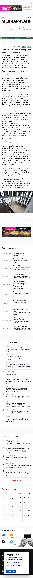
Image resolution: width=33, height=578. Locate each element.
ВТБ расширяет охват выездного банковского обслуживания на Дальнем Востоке (21, 320)
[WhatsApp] (30, 47)
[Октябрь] (29, 493)
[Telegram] (28, 47)
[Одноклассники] (25, 47)
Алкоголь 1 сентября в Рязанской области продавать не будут (19, 253)
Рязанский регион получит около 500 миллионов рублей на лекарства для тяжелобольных (17, 389)
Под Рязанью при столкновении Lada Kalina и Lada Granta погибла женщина (22, 293)
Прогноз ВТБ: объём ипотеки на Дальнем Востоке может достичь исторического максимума (22, 268)
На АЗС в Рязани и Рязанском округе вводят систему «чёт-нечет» (17, 442)
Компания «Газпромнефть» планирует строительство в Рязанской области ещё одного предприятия (17, 450)
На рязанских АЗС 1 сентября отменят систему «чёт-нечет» (22, 260)
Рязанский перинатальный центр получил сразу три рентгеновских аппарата (21, 276)
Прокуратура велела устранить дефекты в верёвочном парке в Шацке (21, 302)
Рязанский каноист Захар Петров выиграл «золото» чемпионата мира (17, 348)
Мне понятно (10, 571)
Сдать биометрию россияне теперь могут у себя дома (17, 412)
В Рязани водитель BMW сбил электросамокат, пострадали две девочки (16, 358)
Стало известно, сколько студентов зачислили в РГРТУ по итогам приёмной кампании (21, 312)
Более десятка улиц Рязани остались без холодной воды (17, 397)
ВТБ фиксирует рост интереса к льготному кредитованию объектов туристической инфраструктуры (20, 285)
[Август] (4, 493)
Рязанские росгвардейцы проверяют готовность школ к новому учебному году (22, 328)
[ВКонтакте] (23, 47)
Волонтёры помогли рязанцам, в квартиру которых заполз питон (16, 473)
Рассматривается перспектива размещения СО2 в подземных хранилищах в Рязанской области (16, 404)
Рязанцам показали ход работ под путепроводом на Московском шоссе (17, 458)
